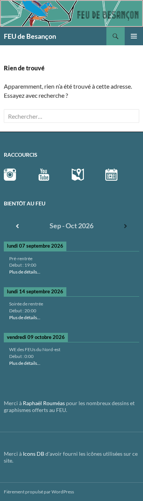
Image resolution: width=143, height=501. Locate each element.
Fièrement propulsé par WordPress (39, 492)
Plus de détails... (24, 272)
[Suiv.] (125, 226)
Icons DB (33, 453)
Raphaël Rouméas (44, 403)
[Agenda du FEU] (111, 174)
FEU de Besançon (30, 36)
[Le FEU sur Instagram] (10, 174)
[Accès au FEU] (78, 174)
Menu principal (134, 36)
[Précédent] (17, 226)
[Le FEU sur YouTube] (44, 174)
